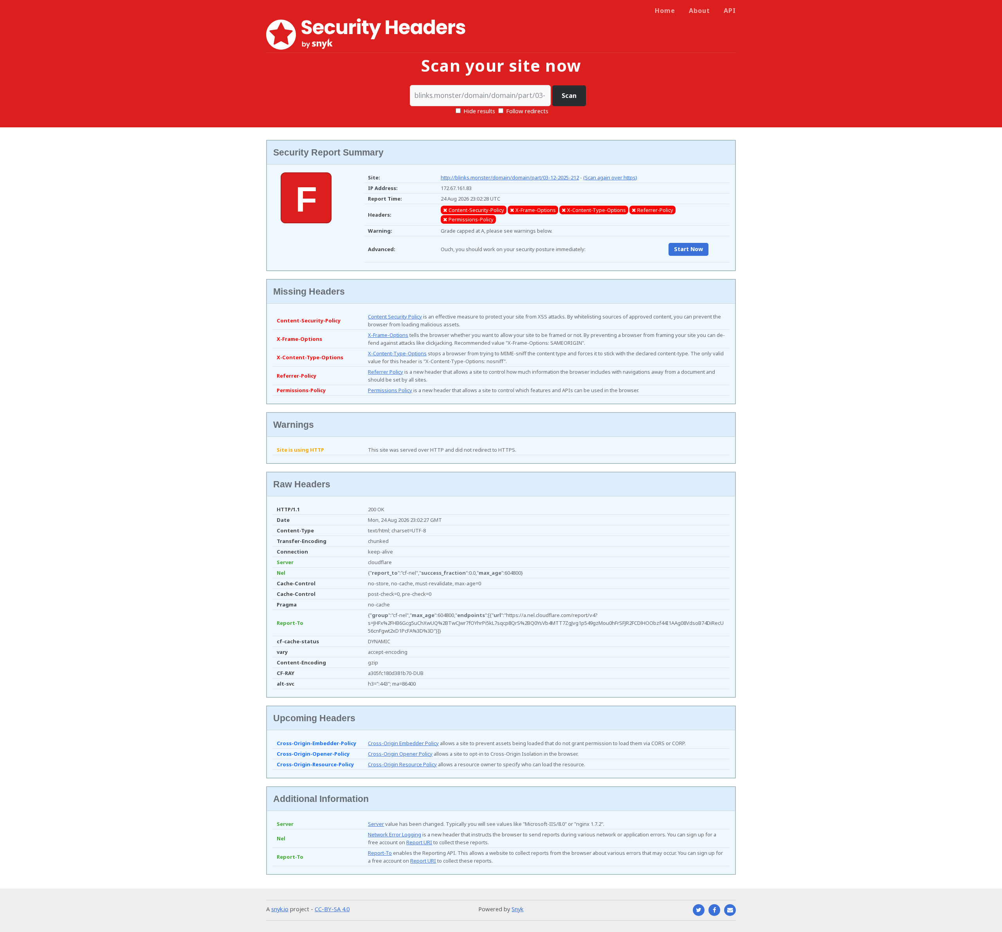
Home (665, 10)
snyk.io (279, 909)
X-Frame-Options (388, 334)
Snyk (517, 909)
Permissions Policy (390, 390)
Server (376, 823)
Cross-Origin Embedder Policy (403, 743)
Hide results (478, 111)
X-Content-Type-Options (397, 353)
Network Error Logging (394, 834)
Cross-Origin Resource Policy (402, 764)
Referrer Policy (385, 371)
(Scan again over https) (610, 177)
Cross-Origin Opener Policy (400, 753)
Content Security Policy (395, 316)
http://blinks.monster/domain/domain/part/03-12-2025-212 (510, 177)
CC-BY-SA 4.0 (332, 909)
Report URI (419, 842)
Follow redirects (527, 111)
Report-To (380, 852)
